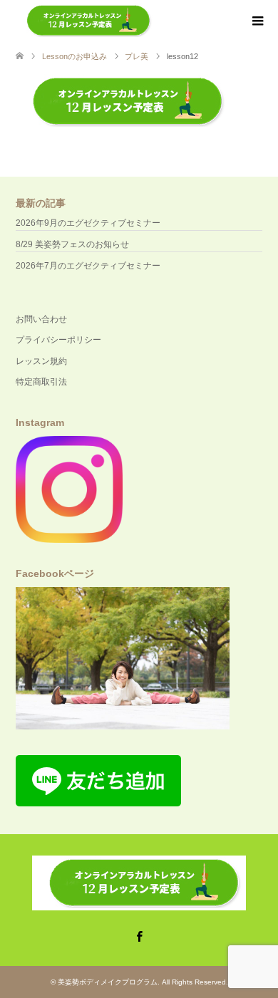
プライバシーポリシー (58, 340)
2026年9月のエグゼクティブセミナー (88, 223)
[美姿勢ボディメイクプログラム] (85, 20)
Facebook (139, 935)
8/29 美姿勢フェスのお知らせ (72, 244)
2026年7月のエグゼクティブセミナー (88, 266)
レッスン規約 (41, 361)
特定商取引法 (41, 382)
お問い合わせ (41, 319)
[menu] (256, 21)
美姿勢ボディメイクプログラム (108, 982)
